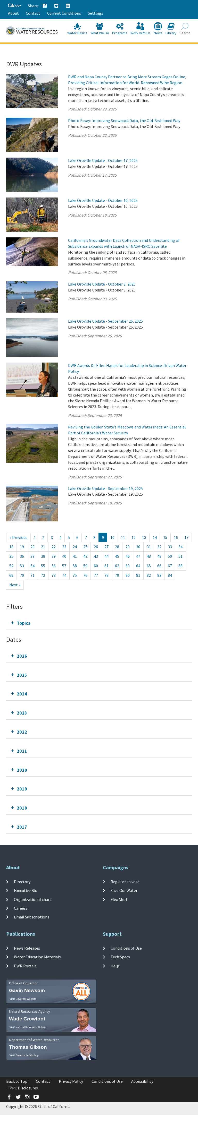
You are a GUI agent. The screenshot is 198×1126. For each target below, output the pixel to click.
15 (165, 537)
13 (144, 537)
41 (75, 556)
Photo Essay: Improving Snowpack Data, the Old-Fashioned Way (124, 120)
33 (170, 546)
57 (64, 565)
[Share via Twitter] (56, 6)
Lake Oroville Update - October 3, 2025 (102, 284)
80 (128, 575)
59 (85, 565)
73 (54, 575)
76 (85, 575)
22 (54, 546)
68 (180, 565)
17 (186, 537)
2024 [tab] (22, 694)
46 (128, 556)
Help (115, 965)
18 (11, 546)
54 (32, 565)
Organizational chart (32, 899)
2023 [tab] (22, 713)
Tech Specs (120, 956)
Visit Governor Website (23, 999)
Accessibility (142, 1081)
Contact (33, 13)
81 (138, 575)
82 (149, 575)
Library (171, 33)
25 (85, 546)
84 (170, 575)
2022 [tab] (22, 732)
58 (75, 565)
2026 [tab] (22, 656)
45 (117, 556)
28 (117, 546)
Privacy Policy (71, 1081)
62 (117, 565)
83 (159, 575)
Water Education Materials (37, 956)
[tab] (99, 623)
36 (22, 556)
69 (11, 575)
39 (54, 556)
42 (85, 556)
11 (123, 537)
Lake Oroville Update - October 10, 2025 (103, 200)
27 (106, 546)
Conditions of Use (126, 948)
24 (75, 546)
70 (22, 575)
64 (138, 565)
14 (155, 537)
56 (54, 565)
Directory (22, 881)
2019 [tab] (22, 789)
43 (96, 556)
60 (96, 565)
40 (64, 556)
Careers (20, 908)
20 (32, 546)
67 (170, 565)
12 (133, 537)
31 (149, 546)
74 (64, 575)
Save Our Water (124, 890)
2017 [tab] (22, 827)
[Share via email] (68, 6)
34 (180, 546)
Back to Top (16, 1081)
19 (22, 546)
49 (159, 556)
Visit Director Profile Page (24, 1055)
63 (128, 565)
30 (138, 546)
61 (106, 565)
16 (176, 537)
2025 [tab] (22, 675)
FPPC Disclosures (22, 1087)
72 (43, 575)
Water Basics (77, 33)
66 (159, 565)
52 (11, 565)
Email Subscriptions (31, 916)
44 (106, 556)
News (158, 33)
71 (32, 575)
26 (96, 546)
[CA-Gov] (14, 6)
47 (138, 556)
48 (149, 556)
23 (64, 546)
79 (117, 575)
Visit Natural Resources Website (28, 1027)
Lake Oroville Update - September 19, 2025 (105, 488)
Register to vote (125, 881)
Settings (95, 13)
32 (159, 546)
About (13, 13)
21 (43, 546)
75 (75, 575)
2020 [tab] (22, 770)
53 (22, 565)
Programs (119, 33)
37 (32, 556)
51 (180, 556)
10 (112, 537)
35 (11, 556)
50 (170, 556)
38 (43, 556)
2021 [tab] (22, 751)
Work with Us (140, 33)
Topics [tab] (23, 623)
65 (149, 565)
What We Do (99, 33)
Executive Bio (25, 890)
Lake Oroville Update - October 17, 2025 (103, 160)
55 (43, 565)
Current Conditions (64, 13)
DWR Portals (25, 965)
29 (128, 546)
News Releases (27, 948)
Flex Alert (119, 899)
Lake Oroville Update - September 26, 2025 (105, 321)
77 (96, 575)
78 (106, 575)
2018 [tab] (22, 808)
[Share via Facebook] (45, 6)
